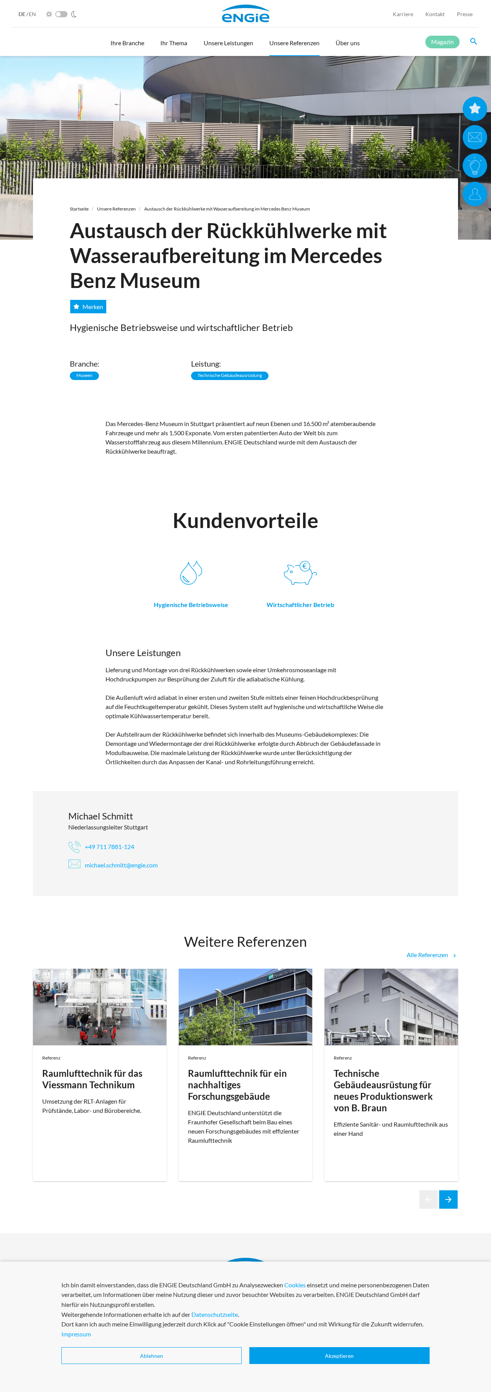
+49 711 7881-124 (109, 846)
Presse (465, 14)
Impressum (76, 1334)
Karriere (403, 14)
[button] (127, 46)
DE (22, 14)
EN (32, 14)
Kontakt (435, 14)
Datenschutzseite (214, 1314)
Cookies (295, 1284)
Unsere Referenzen (116, 209)
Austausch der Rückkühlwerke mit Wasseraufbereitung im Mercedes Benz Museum (227, 209)
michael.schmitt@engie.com (121, 865)
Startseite (79, 209)
